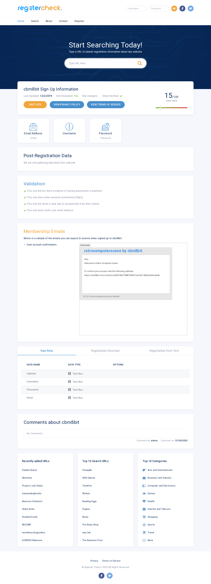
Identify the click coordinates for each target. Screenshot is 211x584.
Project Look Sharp (32, 485)
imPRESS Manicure (32, 540)
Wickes (86, 493)
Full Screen (85, 245)
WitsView (27, 477)
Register (79, 21)
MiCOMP (26, 524)
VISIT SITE (35, 104)
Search (35, 21)
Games (151, 493)
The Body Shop (90, 524)
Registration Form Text (164, 350)
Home (20, 21)
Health (151, 501)
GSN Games (88, 477)
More (150, 540)
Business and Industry (159, 477)
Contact (63, 21)
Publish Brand (29, 470)
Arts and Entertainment (160, 470)
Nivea (85, 517)
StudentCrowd (29, 517)
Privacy (94, 560)
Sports (151, 524)
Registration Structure (105, 350)
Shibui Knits (28, 509)
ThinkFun (87, 485)
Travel (151, 532)
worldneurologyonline (33, 532)
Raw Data (47, 350)
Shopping (153, 517)
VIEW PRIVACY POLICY (67, 104)
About (49, 21)
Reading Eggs (89, 501)
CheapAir (87, 470)
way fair (86, 532)
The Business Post (92, 540)
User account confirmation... (42, 244)
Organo (86, 509)
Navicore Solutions (32, 501)
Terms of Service (111, 560)
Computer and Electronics (162, 485)
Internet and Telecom (159, 509)
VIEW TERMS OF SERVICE (106, 104)
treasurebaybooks (31, 493)
